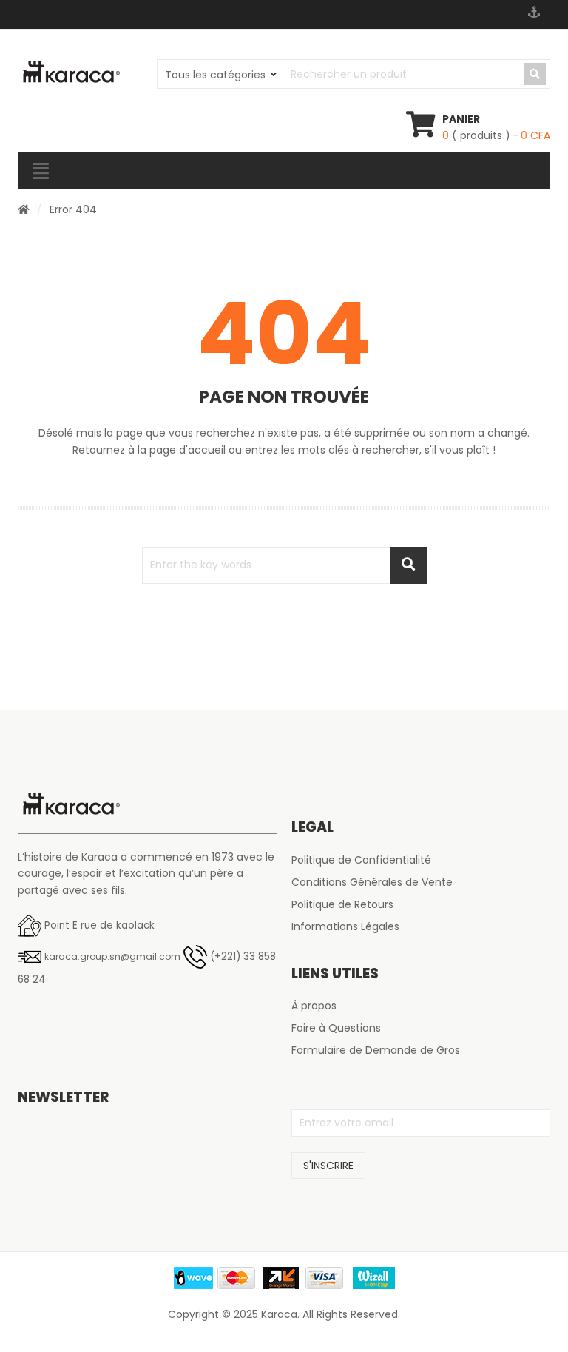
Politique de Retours (342, 904)
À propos (314, 1005)
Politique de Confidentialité (361, 859)
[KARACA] (71, 72)
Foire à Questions (336, 1027)
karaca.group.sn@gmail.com (112, 956)
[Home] (24, 209)
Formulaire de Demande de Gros (375, 1050)
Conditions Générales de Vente (372, 882)
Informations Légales (345, 926)
